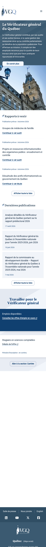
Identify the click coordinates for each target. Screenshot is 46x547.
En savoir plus (13, 64)
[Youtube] (17, 517)
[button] (41, 11)
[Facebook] (39, 517)
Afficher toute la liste (23, 193)
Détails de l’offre (9, 344)
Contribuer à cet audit (12, 133)
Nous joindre (26, 511)
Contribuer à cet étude (12, 184)
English (40, 511)
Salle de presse (9, 511)
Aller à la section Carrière (23, 364)
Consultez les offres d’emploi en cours (18, 318)
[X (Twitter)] (28, 517)
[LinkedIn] (6, 517)
